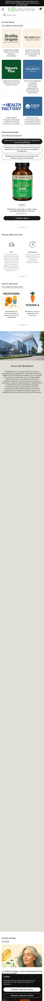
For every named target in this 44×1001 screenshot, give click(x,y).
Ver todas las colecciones (12, 25)
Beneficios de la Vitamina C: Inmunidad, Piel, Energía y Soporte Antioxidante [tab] (22, 157)
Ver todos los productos (12, 135)
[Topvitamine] (21, 9)
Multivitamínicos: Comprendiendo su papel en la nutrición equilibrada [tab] (22, 141)
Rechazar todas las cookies (22, 995)
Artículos (5, 941)
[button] (40, 9)
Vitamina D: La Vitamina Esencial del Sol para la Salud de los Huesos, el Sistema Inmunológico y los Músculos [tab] (22, 149)
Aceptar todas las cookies (22, 989)
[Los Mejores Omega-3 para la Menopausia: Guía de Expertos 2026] (22, 956)
